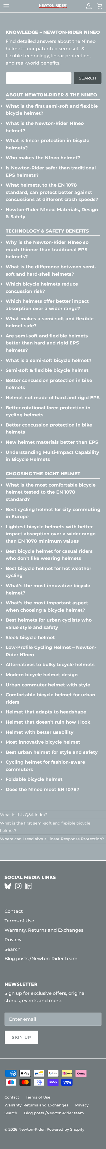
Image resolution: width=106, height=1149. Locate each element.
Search (87, 78)
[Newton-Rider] (53, 6)
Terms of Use (19, 920)
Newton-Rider (31, 1129)
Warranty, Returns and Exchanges (44, 930)
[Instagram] (18, 886)
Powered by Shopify (65, 1129)
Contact (14, 911)
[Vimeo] (8, 886)
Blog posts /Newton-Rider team (41, 958)
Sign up (21, 1037)
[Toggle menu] (6, 6)
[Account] (87, 6)
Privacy (13, 939)
